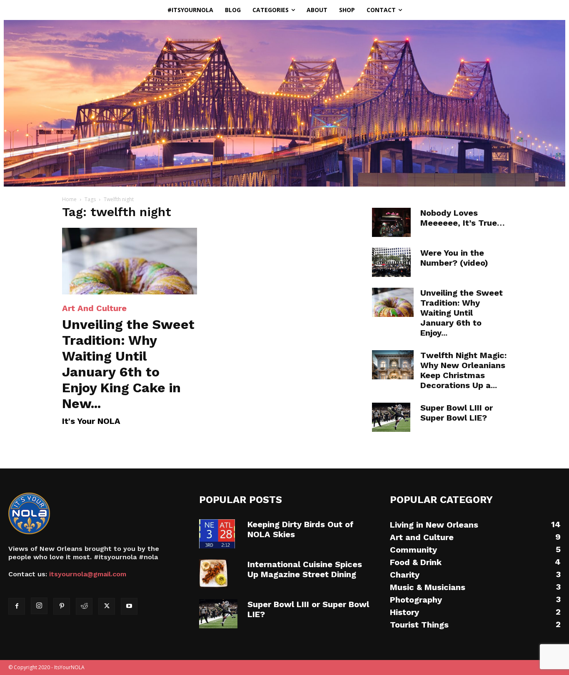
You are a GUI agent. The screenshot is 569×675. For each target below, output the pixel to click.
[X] (106, 606)
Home (69, 199)
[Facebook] (16, 606)
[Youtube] (129, 606)
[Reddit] (84, 606)
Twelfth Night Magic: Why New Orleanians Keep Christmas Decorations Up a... (463, 370)
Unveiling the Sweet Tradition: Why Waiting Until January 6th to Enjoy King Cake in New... (128, 363)
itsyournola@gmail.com (87, 574)
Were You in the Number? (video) (454, 258)
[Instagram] (39, 606)
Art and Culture (94, 308)
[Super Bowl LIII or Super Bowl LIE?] (391, 417)
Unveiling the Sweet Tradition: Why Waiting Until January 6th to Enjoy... (461, 313)
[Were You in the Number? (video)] (391, 262)
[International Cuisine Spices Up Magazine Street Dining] (213, 573)
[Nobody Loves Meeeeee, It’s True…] (391, 222)
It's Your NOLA (91, 421)
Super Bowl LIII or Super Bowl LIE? (456, 413)
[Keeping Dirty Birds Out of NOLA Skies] (217, 533)
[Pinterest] (61, 606)
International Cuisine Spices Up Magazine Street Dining (304, 569)
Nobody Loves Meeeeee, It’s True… (462, 218)
